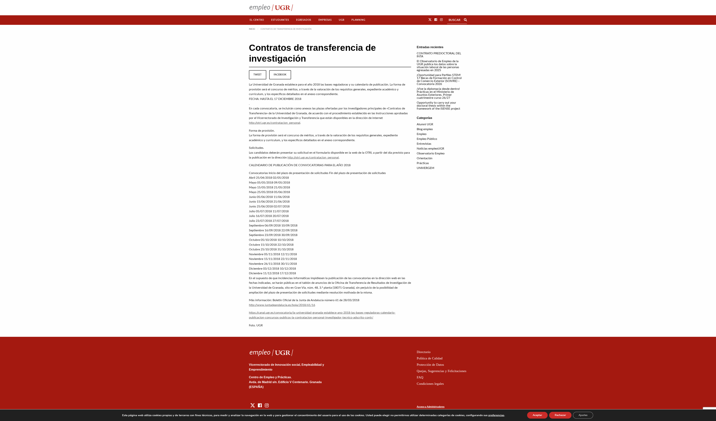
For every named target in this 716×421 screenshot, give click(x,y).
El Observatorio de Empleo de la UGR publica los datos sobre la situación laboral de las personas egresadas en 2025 (438, 66)
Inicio (252, 29)
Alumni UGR (425, 124)
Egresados (303, 20)
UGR (341, 20)
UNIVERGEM (425, 168)
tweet (257, 75)
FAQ (420, 377)
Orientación (424, 158)
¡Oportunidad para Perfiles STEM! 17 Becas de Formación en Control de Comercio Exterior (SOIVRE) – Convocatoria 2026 (439, 80)
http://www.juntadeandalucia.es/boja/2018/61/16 (282, 305)
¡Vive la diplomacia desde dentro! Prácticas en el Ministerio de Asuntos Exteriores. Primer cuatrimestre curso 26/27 (438, 93)
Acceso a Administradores (431, 407)
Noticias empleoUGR (430, 148)
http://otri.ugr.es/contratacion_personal (274, 122)
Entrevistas (424, 143)
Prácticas (423, 163)
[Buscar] (465, 20)
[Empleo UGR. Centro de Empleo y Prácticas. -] (271, 7)
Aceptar (537, 415)
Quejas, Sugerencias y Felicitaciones (441, 371)
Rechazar (560, 415)
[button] (430, 19)
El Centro (257, 20)
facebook (280, 75)
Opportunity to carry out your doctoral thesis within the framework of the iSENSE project (438, 105)
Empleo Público (427, 138)
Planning (358, 20)
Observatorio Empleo (431, 153)
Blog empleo (425, 129)
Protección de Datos (430, 364)
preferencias (496, 415)
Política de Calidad (429, 358)
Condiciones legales (430, 384)
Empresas (325, 20)
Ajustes (583, 415)
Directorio (424, 352)
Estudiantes (280, 20)
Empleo (421, 134)
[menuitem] (257, 20)
